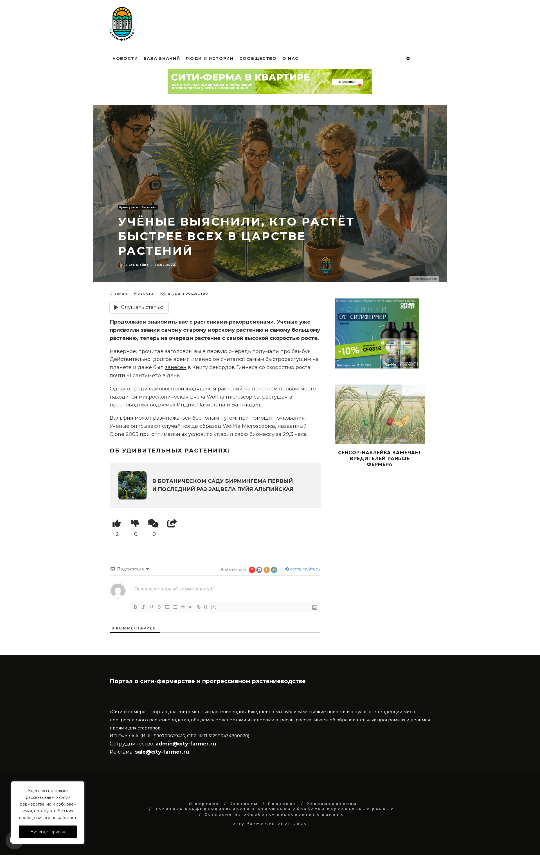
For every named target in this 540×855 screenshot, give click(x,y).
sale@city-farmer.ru (162, 752)
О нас (290, 58)
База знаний (162, 58)
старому (195, 330)
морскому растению (236, 330)
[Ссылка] (198, 607)
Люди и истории (210, 58)
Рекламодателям (332, 804)
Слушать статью (142, 307)
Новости (125, 58)
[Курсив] (143, 607)
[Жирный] (136, 607)
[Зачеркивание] (159, 607)
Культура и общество (138, 207)
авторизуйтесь (304, 569)
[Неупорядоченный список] (175, 607)
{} (206, 606)
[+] (214, 606)
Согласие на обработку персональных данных (274, 814)
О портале (204, 804)
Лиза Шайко (137, 265)
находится (123, 397)
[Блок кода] (191, 607)
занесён (175, 367)
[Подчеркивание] (151, 607)
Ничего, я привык (48, 831)
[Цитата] (183, 607)
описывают (146, 426)
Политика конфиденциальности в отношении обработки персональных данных (274, 809)
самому (172, 330)
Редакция (282, 804)
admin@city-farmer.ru (185, 744)
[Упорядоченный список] (167, 607)
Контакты (244, 804)
